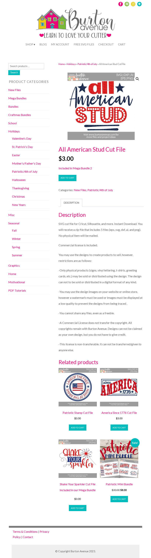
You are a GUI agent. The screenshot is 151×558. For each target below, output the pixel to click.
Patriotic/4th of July (87, 64)
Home (62, 64)
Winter (16, 238)
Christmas (18, 196)
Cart (122, 44)
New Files (80, 190)
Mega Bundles (17, 98)
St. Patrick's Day (22, 146)
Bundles (13, 106)
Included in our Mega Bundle (78, 490)
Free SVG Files (84, 44)
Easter (16, 155)
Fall (14, 230)
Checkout (106, 44)
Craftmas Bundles (19, 115)
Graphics (14, 265)
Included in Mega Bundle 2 (75, 168)
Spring (16, 247)
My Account (60, 44)
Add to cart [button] (77, 427)
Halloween (19, 180)
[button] (137, 79)
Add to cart (67, 178)
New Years (19, 204)
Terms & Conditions (25, 531)
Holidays (71, 64)
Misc (11, 215)
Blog (43, 44)
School (12, 123)
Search (14, 72)
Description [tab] (71, 202)
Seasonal (13, 223)
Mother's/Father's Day (26, 163)
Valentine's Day (21, 138)
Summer (17, 255)
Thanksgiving (20, 188)
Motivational (16, 282)
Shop (29, 44)
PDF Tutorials (17, 290)
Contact (28, 537)
